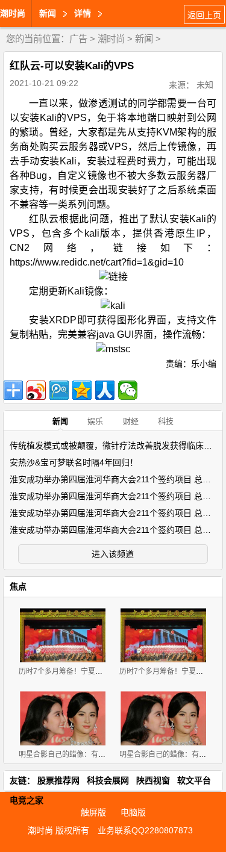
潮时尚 (12, 13)
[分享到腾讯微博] (59, 390)
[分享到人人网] (105, 390)
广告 (78, 39)
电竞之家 (26, 800)
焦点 (18, 586)
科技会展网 (108, 780)
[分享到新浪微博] (36, 390)
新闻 (144, 39)
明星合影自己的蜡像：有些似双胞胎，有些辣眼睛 (98, 754)
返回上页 (204, 15)
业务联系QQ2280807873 (145, 830)
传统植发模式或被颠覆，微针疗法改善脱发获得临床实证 (115, 445)
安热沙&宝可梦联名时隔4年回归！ (74, 462)
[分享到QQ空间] (82, 390)
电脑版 (133, 812)
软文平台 (194, 780)
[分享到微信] (127, 390)
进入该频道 (113, 554)
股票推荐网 (58, 780)
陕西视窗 (153, 780)
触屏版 (93, 812)
